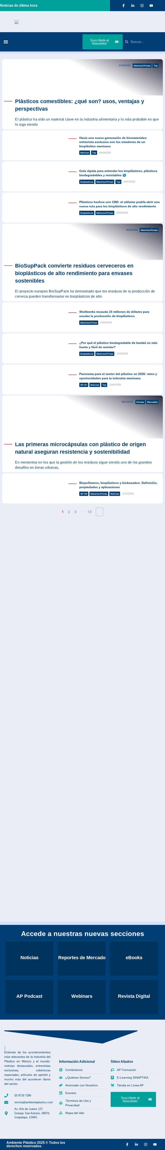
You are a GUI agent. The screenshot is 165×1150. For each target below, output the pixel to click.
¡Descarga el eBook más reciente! (48, 539)
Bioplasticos (86, 182)
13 (90, 512)
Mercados (152, 402)
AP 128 (83, 493)
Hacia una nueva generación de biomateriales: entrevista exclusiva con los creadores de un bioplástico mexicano (113, 142)
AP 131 (83, 385)
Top (155, 65)
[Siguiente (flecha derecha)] (157, 575)
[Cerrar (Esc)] (151, 4)
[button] (5, 41)
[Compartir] (141, 4)
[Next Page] (99, 512)
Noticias (84, 152)
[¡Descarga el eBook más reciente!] (9, 530)
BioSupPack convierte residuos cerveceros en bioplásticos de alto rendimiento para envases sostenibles (74, 273)
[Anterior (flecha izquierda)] (7, 575)
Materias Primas (142, 65)
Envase (140, 402)
